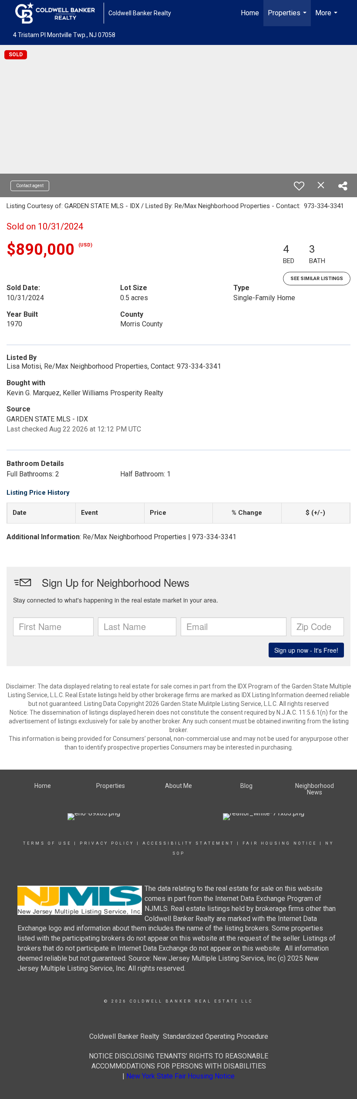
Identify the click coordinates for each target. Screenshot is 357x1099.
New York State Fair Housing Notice (180, 1076)
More (327, 17)
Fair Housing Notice (279, 843)
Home (250, 13)
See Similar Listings (316, 278)
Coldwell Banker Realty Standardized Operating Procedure (178, 1036)
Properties (288, 17)
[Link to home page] (59, 13)
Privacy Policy (107, 843)
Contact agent (30, 185)
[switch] (299, 186)
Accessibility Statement (188, 843)
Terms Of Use (47, 843)
